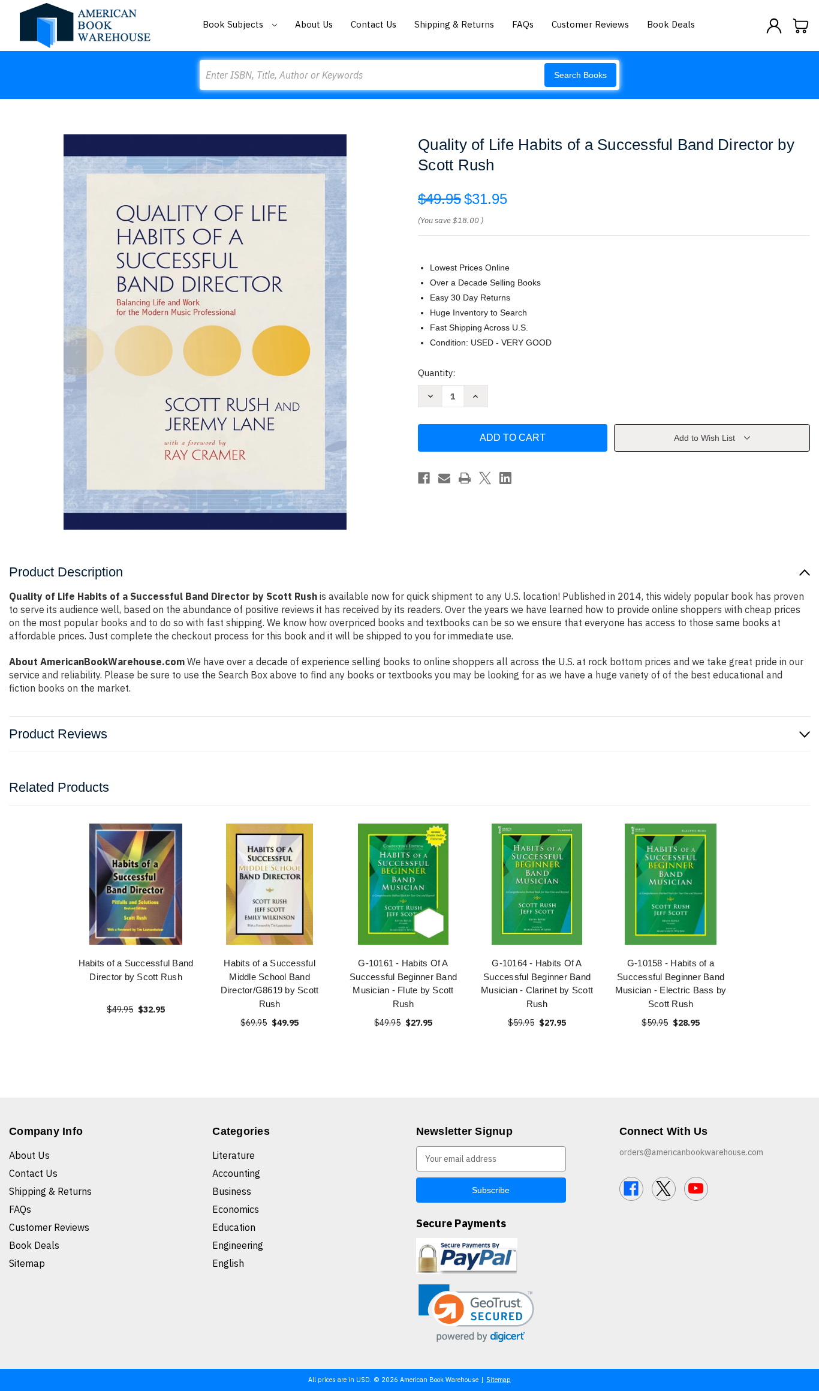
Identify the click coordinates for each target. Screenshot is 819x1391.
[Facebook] (424, 478)
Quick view (136, 883)
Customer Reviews (590, 24)
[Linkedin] (505, 478)
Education (233, 1227)
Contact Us (373, 24)
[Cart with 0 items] (801, 26)
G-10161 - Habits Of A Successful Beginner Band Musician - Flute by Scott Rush (403, 983)
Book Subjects (234, 24)
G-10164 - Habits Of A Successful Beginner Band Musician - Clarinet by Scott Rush (537, 983)
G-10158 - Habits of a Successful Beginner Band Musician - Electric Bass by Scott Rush (671, 983)
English (228, 1263)
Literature (233, 1155)
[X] (485, 478)
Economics (235, 1209)
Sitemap (27, 1263)
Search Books (580, 75)
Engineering (237, 1245)
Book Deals (671, 24)
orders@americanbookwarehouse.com (691, 1152)
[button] (476, 1313)
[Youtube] (696, 1188)
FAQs (523, 24)
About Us (314, 24)
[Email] (444, 478)
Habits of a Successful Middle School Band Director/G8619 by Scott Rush (270, 983)
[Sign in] (774, 26)
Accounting (236, 1173)
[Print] (465, 478)
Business (231, 1191)
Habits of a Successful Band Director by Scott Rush (136, 970)
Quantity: (436, 372)
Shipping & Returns (454, 24)
